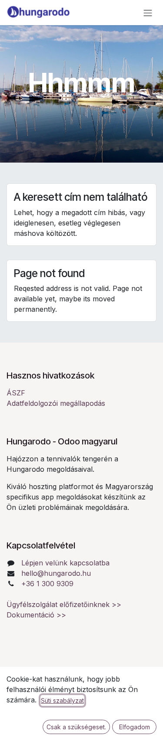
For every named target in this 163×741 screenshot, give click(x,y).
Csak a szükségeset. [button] (76, 727)
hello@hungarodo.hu (56, 573)
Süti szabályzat (62, 700)
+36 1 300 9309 (47, 583)
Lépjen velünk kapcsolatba (65, 562)
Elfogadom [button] (134, 727)
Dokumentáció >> (36, 614)
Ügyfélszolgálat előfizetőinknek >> (64, 604)
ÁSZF (16, 392)
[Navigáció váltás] (147, 12)
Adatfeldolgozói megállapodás (56, 403)
